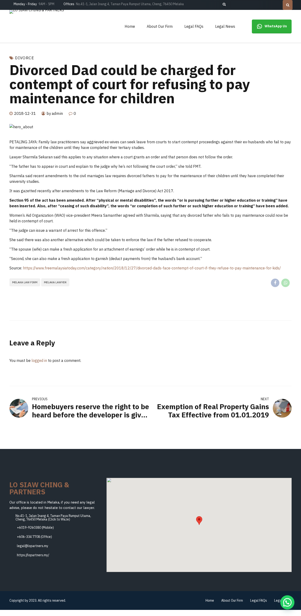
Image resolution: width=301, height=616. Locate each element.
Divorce (24, 58)
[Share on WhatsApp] (285, 283)
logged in (39, 360)
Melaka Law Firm (24, 282)
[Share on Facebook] (275, 283)
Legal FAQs (193, 26)
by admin (55, 113)
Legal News (225, 26)
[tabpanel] (150, 127)
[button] (199, 520)
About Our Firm (160, 26)
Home (130, 26)
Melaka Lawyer (55, 282)
